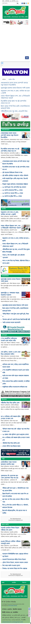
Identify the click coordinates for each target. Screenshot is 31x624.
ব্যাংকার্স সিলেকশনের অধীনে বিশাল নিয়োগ (14, 559)
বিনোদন (4, 399)
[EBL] (15, 270)
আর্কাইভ (14, 582)
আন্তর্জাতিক (5, 276)
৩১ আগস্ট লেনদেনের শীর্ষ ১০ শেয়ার (12, 190)
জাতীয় (4, 209)
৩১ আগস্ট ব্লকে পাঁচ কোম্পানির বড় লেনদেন (14, 187)
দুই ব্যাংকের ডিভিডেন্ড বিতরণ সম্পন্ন (12, 172)
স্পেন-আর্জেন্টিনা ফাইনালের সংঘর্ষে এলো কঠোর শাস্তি (9, 339)
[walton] (15, 72)
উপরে (29, 613)
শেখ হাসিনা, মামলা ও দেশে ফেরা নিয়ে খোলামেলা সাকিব (10, 353)
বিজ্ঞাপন (24, 582)
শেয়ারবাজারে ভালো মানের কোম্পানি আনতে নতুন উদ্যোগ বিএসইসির (14, 84)
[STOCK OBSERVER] (15, 453)
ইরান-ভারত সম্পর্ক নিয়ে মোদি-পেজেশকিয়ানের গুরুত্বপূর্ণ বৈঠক (15, 107)
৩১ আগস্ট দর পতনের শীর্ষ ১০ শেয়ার (12, 193)
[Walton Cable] (16, 117)
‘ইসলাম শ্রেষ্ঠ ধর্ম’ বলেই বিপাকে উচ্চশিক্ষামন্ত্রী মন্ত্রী (16, 319)
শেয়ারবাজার (5, 130)
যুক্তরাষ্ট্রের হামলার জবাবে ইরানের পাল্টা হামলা (15, 88)
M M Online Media (13, 605)
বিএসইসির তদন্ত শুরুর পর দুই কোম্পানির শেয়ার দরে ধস (13, 102)
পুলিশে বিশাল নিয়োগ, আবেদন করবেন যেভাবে (15, 562)
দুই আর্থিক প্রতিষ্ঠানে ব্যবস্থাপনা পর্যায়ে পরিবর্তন (15, 175)
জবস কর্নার (5, 524)
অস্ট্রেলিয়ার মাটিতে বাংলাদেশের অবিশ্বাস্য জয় (14, 387)
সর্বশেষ (4, 79)
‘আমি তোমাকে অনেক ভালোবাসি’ (11, 322)
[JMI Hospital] (15, 329)
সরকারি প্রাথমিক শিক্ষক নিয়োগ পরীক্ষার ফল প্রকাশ (10, 529)
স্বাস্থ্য (3, 459)
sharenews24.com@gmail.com (12, 622)
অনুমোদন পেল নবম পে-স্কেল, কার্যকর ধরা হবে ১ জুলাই (15, 92)
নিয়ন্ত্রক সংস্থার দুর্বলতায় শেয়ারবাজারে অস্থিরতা (15, 184)
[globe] (15, 203)
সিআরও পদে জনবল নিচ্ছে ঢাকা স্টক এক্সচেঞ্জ (14, 568)
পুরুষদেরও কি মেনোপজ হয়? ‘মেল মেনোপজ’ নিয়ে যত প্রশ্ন (9, 477)
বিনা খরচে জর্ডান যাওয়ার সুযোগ (11, 565)
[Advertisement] (15, 41)
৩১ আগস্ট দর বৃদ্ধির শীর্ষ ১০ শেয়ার (12, 196)
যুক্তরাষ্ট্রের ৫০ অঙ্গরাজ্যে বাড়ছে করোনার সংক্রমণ (10, 294)
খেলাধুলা (4, 335)
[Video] (15, 125)
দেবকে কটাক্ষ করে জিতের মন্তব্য (11, 446)
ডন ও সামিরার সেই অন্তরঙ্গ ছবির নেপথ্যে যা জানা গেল (10, 417)
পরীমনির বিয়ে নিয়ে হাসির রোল (10, 403)
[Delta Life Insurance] (15, 394)
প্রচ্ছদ (3, 582)
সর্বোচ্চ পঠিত (12, 79)
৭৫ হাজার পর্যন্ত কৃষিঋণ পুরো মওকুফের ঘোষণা (15, 434)
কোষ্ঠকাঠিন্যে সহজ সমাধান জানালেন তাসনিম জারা (9, 463)
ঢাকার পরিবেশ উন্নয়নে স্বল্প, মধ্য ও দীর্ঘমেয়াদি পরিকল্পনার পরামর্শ (15, 97)
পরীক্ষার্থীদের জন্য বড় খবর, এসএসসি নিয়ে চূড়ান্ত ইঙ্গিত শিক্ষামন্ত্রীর (14, 112)
